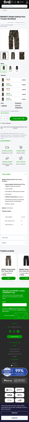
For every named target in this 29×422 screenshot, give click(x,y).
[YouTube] (18, 331)
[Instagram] (13, 331)
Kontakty (14, 356)
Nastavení (14, 413)
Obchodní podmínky (14, 351)
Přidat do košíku (17, 118)
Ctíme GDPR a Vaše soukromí (15, 354)
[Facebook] (10, 331)
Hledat (25, 6)
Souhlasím (14, 418)
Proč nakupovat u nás (14, 349)
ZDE (3, 309)
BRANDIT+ (11, 308)
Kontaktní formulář (14, 336)
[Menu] (27, 2)
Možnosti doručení (5, 112)
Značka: (3, 26)
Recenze (15, 363)
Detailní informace (5, 140)
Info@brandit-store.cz (16, 327)
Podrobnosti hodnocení (20, 22)
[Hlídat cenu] (13, 127)
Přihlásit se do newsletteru (9, 315)
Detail (8, 278)
